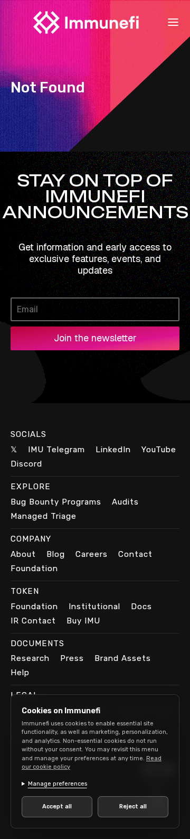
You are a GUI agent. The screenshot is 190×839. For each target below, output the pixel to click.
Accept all (55, 806)
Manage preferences (57, 783)
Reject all (127, 806)
